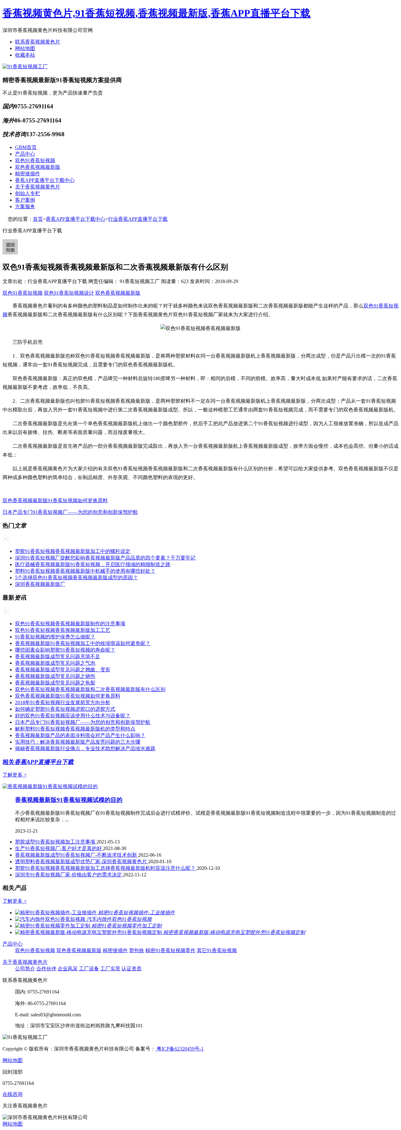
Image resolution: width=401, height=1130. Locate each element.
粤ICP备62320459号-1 (179, 1048)
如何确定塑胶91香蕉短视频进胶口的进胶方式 (65, 709)
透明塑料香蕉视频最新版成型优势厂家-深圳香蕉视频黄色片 (81, 861)
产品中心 (25, 154)
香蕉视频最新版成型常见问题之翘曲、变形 (62, 669)
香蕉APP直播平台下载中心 (45, 180)
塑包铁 (136, 950)
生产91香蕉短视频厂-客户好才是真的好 (59, 848)
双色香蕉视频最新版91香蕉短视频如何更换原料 (55, 500)
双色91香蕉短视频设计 (69, 293)
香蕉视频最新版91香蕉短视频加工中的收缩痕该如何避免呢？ (82, 643)
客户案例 (25, 200)
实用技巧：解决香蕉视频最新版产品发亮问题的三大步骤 (77, 742)
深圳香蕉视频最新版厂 (40, 584)
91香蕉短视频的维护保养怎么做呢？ (55, 636)
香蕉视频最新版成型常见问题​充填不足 (57, 656)
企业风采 (68, 968)
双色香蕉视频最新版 (37, 167)
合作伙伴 (46, 968)
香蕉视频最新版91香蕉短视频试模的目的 (68, 800)
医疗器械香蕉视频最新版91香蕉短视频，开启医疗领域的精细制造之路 (92, 564)
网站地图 (25, 48)
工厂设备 (89, 968)
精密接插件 (27, 173)
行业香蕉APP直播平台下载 (138, 219)
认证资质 (132, 968)
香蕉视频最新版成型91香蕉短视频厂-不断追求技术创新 (76, 855)
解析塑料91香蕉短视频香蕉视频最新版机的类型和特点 (75, 728)
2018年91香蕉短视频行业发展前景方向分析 (62, 702)
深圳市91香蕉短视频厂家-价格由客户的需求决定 (69, 874)
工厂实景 (110, 968)
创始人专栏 (27, 193)
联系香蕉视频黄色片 (37, 41)
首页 (38, 219)
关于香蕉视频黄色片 (37, 186)
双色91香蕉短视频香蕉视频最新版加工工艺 (62, 630)
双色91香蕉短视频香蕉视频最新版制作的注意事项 (70, 623)
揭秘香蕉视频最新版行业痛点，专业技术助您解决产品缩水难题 (85, 748)
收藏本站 (25, 55)
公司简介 (25, 968)
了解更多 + (15, 774)
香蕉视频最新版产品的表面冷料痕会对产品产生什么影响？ (80, 735)
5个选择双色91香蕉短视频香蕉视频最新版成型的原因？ (76, 577)
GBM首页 (26, 147)
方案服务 (25, 206)
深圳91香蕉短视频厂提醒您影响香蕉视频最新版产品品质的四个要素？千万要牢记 (105, 557)
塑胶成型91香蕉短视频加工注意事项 (55, 841)
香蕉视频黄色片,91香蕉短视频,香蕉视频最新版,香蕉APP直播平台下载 (156, 13)
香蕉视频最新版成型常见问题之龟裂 (55, 682)
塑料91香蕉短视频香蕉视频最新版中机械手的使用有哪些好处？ (85, 571)
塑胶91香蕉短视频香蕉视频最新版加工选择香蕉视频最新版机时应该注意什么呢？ (106, 868)
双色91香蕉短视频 (35, 160)
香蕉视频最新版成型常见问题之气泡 (55, 663)
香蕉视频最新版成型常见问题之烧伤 (55, 676)
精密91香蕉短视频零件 (170, 950)
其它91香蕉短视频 (217, 950)
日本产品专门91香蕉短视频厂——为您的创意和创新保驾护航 (70, 512)
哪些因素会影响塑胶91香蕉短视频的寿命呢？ (65, 650)
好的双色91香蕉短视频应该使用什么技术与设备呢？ (72, 715)
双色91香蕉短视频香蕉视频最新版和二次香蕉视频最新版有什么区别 (90, 689)
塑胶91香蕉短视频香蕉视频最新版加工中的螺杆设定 (72, 551)
